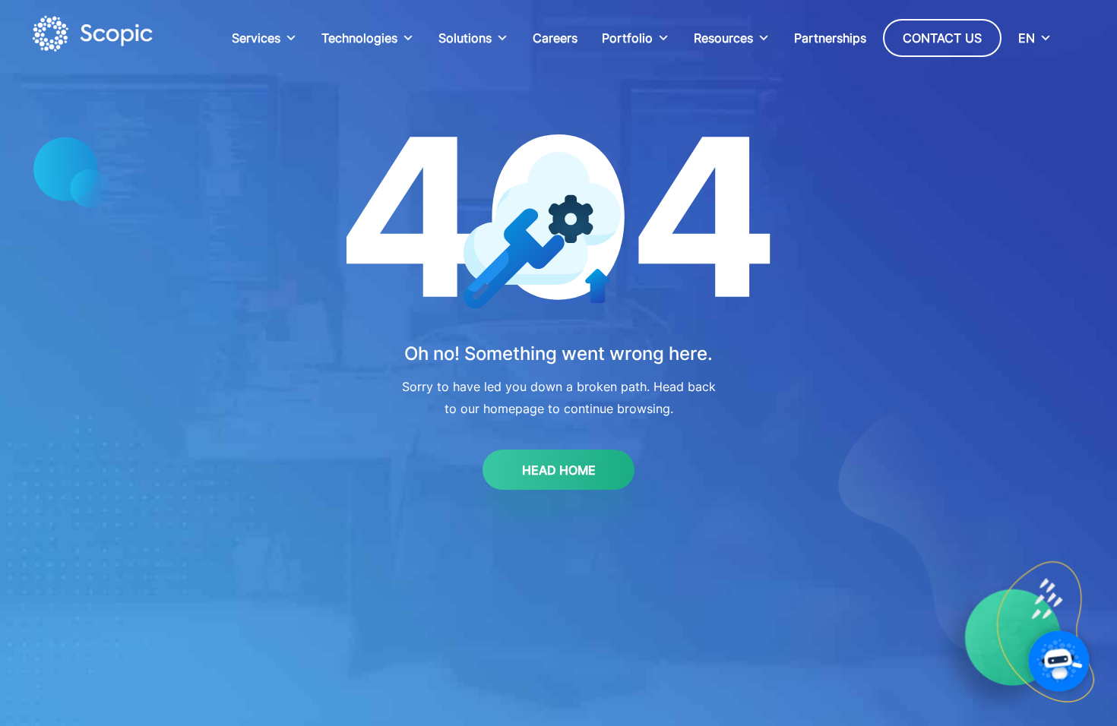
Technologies (359, 38)
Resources (723, 38)
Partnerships (830, 38)
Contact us (942, 38)
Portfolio (627, 38)
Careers (555, 38)
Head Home (559, 470)
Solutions (465, 38)
